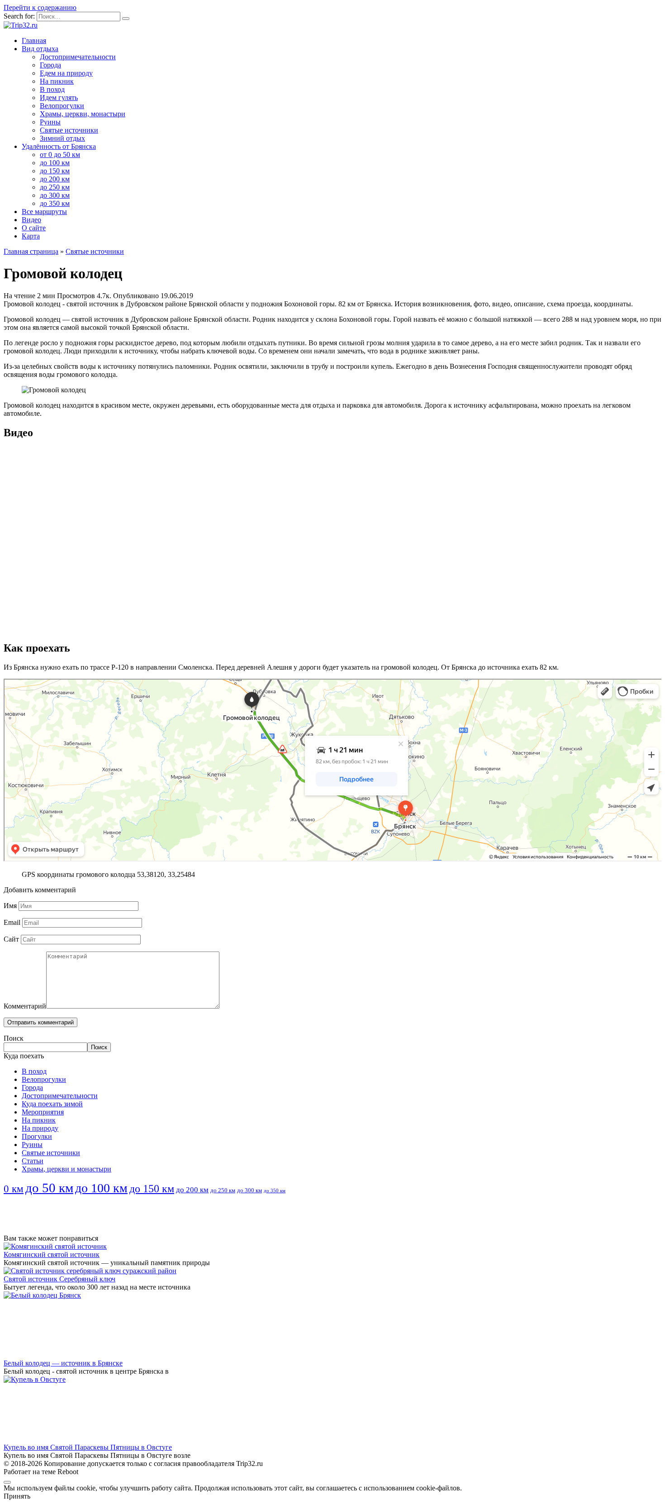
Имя (10, 905)
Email (12, 922)
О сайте (34, 228)
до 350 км (55, 203)
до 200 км (55, 179)
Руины (50, 122)
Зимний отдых (62, 138)
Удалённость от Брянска (59, 146)
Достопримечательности (78, 57)
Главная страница (31, 251)
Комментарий (25, 1006)
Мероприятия (43, 1112)
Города (50, 65)
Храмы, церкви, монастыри (82, 114)
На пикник (57, 81)
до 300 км (55, 195)
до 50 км (49, 1187)
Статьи (32, 1161)
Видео (31, 220)
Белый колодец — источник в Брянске (63, 1363)
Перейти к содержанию (40, 7)
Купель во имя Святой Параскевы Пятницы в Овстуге (88, 1447)
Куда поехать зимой (52, 1104)
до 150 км (55, 171)
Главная (34, 40)
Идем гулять (59, 97)
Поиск (14, 1038)
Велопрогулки (62, 105)
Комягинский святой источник (52, 1254)
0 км (14, 1189)
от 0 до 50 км (60, 154)
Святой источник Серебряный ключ (59, 1279)
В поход (52, 89)
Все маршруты (44, 211)
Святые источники (69, 130)
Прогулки (37, 1136)
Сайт (11, 939)
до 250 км (55, 187)
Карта (31, 236)
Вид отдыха (40, 48)
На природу (40, 1128)
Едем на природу (66, 73)
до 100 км (55, 163)
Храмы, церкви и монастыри (66, 1169)
